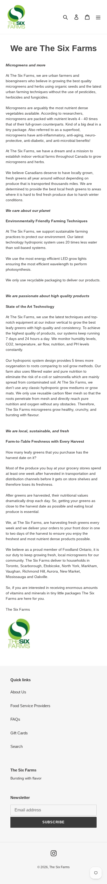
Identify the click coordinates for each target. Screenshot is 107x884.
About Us (18, 692)
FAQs (15, 719)
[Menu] (98, 17)
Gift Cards (19, 733)
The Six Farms (59, 867)
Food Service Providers (30, 706)
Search (16, 746)
